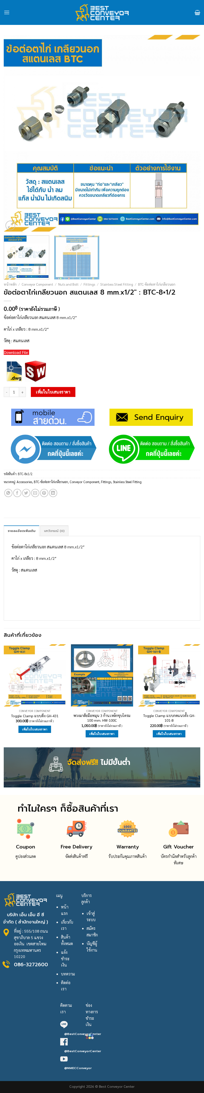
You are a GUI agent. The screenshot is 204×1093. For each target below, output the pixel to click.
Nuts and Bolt (68, 284)
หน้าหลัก (10, 284)
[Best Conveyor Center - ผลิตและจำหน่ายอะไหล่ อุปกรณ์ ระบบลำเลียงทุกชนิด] (102, 12)
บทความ (68, 973)
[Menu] (7, 12)
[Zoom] (10, 225)
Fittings (89, 284)
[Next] (190, 133)
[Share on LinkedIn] (53, 493)
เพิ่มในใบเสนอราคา (53, 391)
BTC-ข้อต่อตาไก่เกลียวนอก (156, 284)
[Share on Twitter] (26, 493)
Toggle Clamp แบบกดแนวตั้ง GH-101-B (169, 717)
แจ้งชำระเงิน (65, 958)
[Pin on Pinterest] (44, 493)
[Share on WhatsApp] (8, 493)
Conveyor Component (37, 284)
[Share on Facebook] (17, 493)
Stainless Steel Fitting (116, 284)
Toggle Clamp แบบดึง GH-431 (34, 715)
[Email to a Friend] (35, 493)
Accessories (24, 482)
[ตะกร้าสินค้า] (197, 12)
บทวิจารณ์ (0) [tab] (54, 530)
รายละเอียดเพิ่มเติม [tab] (21, 530)
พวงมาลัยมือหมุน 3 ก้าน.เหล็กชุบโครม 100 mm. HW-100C (101, 717)
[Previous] (13, 133)
